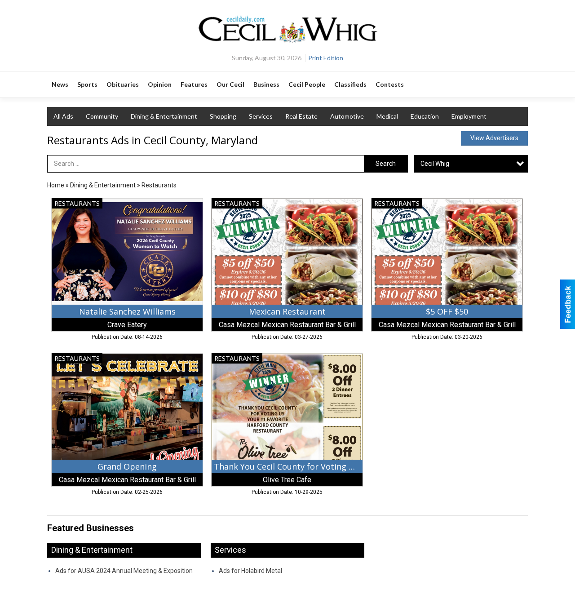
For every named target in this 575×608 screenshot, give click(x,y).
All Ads (63, 116)
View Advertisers (494, 138)
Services (261, 116)
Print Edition (325, 58)
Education (425, 116)
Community (102, 116)
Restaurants (159, 185)
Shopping (223, 116)
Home (55, 185)
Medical (387, 116)
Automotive (347, 116)
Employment (469, 116)
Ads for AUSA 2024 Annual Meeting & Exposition (124, 570)
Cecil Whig (434, 163)
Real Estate (301, 116)
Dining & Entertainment (164, 116)
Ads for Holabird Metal (250, 570)
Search (386, 163)
